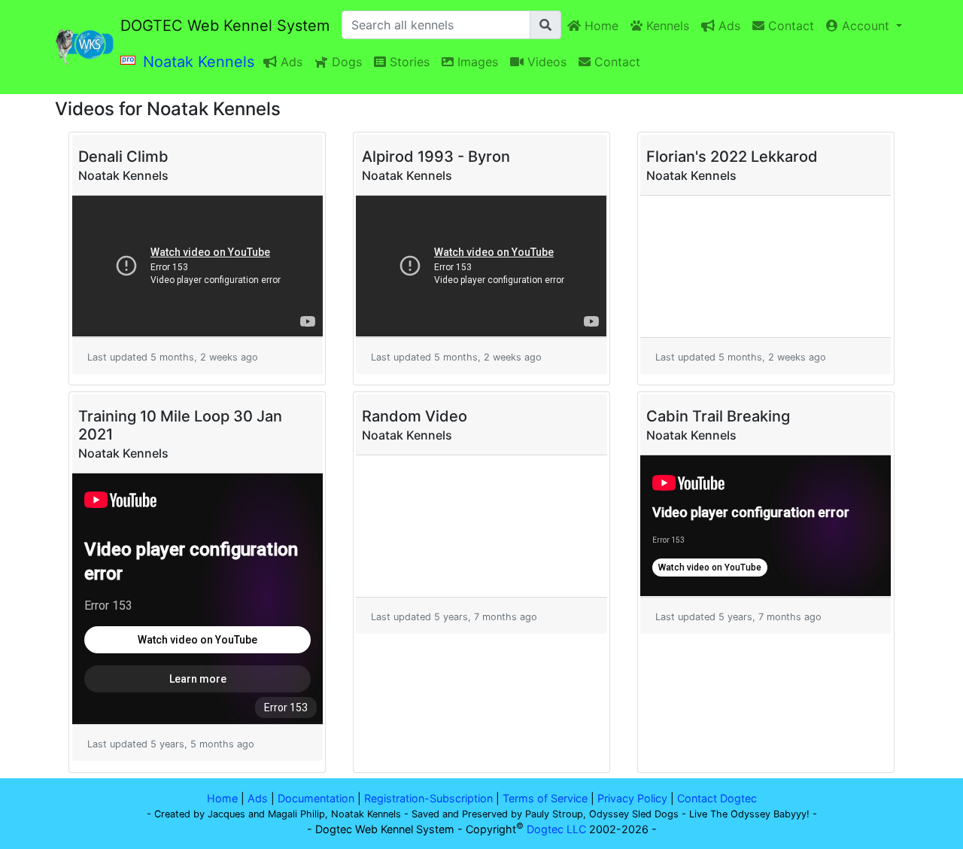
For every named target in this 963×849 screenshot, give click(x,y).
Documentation (316, 798)
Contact (789, 25)
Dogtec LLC (556, 829)
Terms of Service (545, 798)
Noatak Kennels (198, 62)
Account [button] (865, 25)
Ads (727, 25)
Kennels (666, 25)
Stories (408, 61)
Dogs (345, 61)
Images (476, 61)
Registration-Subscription (428, 798)
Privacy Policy (632, 798)
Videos (545, 61)
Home (599, 25)
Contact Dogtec (717, 798)
